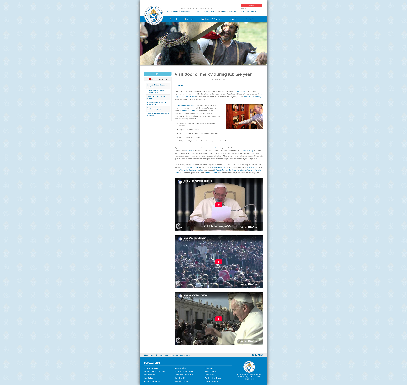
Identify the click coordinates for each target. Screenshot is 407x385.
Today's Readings (251, 11)
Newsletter (186, 11)
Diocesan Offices (180, 368)
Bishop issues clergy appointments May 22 (154, 109)
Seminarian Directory (212, 381)
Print (158, 74)
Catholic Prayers (149, 375)
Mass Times (209, 11)
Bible (242, 11)
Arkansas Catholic (211, 173)
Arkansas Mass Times (151, 368)
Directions (174, 355)
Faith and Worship (212, 19)
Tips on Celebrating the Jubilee (191, 170)
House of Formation (215, 148)
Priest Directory (210, 375)
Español (250, 19)
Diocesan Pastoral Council (184, 371)
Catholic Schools (150, 378)
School (233, 11)
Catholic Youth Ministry (152, 381)
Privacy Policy (163, 355)
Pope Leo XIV (209, 368)
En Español (179, 85)
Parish (225, 11)
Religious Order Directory (213, 378)
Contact (197, 11)
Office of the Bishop (182, 381)
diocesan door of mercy (252, 97)
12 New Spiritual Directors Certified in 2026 (155, 92)
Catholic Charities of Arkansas (154, 371)
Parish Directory (210, 371)
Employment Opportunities (184, 375)
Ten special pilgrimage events (186, 105)
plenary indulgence (218, 167)
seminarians (190, 150)
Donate (251, 5)
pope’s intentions (192, 167)
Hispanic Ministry (180, 378)
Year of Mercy (241, 91)
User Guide (186, 355)
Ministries (189, 19)
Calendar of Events (188, 111)
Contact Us (150, 355)
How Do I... (235, 19)
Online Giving (172, 11)
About (174, 19)
